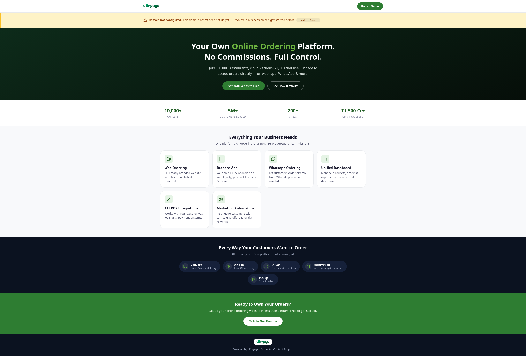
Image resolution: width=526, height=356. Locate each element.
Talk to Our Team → (263, 321)
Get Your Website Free (243, 86)
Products (265, 349)
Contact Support (283, 349)
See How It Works (285, 86)
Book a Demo (370, 6)
